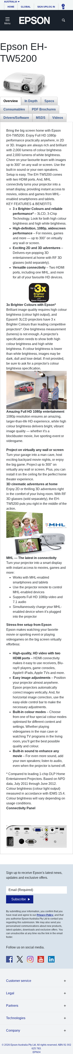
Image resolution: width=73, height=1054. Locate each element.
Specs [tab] (49, 101)
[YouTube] (41, 959)
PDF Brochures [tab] (44, 109)
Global (26, 7)
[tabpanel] (36, 488)
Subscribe (18, 899)
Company (13, 1030)
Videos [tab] (57, 117)
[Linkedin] (51, 959)
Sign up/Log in (46, 7)
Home (11, 7)
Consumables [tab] (14, 109)
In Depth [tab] (31, 101)
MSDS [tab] (40, 117)
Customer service (18, 980)
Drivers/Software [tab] (16, 117)
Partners (12, 1005)
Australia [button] (10, 1)
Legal (10, 993)
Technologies (15, 1018)
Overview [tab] (10, 101)
